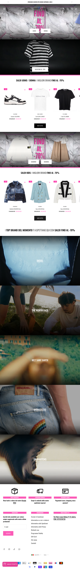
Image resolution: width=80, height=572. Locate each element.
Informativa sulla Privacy (38, 527)
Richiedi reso (35, 530)
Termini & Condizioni (37, 517)
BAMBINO (33, 162)
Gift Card (34, 536)
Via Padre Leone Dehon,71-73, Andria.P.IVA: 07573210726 (65, 518)
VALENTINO (15, 114)
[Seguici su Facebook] (4, 549)
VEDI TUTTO (40, 126)
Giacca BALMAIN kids (40, 209)
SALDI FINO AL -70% (40, 69)
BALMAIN (40, 206)
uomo (34, 31)
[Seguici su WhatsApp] (19, 549)
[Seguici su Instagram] (9, 549)
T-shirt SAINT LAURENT (40, 116)
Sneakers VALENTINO (15, 116)
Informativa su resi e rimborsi (40, 520)
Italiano (45, 555)
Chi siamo (34, 540)
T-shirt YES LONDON (65, 116)
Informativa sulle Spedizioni (39, 523)
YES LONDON (65, 114)
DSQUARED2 (15, 206)
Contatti (33, 543)
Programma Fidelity (37, 533)
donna (46, 31)
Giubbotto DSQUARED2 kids (15, 209)
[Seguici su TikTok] (14, 549)
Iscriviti (8, 533)
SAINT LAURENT (40, 114)
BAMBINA (46, 162)
